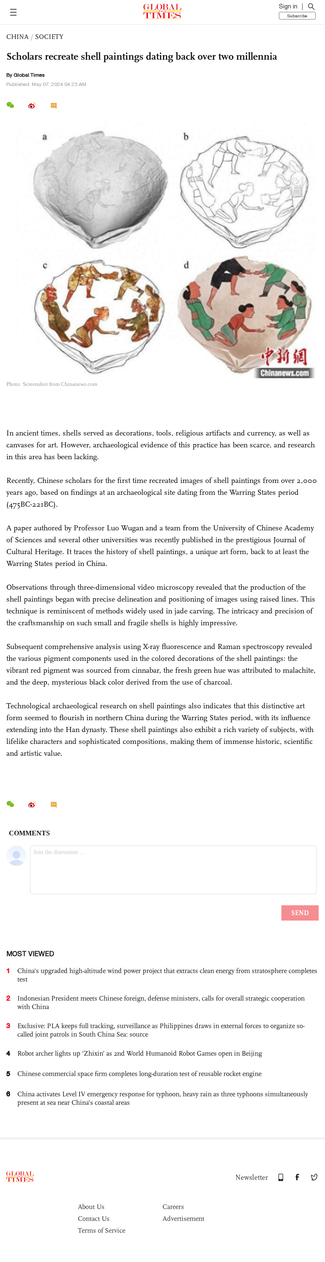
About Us (91, 1207)
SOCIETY (49, 37)
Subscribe (297, 15)
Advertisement (183, 1219)
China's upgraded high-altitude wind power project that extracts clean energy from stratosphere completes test (167, 975)
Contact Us (94, 1219)
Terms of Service (101, 1230)
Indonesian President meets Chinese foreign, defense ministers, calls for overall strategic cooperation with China (161, 1002)
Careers (173, 1207)
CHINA (17, 37)
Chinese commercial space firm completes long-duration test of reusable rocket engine (139, 1074)
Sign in (288, 6)
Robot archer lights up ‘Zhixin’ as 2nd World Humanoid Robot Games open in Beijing (139, 1053)
